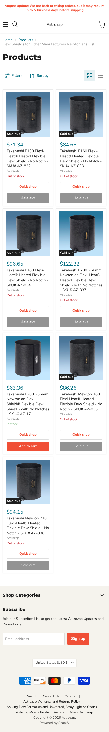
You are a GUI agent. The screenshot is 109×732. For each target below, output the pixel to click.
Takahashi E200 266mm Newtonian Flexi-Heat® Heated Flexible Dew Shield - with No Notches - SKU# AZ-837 (81, 280)
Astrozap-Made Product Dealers (40, 712)
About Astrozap (81, 712)
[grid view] (89, 75)
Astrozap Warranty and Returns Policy (51, 701)
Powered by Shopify (54, 723)
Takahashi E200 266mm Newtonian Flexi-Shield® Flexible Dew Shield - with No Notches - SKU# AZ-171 (28, 404)
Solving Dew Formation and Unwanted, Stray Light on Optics (52, 707)
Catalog (71, 696)
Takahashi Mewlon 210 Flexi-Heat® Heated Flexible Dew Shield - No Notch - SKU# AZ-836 (28, 526)
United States (52, 662)
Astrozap (13, 171)
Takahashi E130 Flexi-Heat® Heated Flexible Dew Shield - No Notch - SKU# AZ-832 (27, 158)
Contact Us (51, 696)
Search (32, 696)
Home (8, 40)
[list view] (100, 75)
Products (25, 40)
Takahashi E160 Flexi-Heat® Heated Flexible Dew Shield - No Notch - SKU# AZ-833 (81, 158)
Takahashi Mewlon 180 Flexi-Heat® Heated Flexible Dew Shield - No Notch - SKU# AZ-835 (81, 402)
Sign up (78, 638)
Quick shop (28, 186)
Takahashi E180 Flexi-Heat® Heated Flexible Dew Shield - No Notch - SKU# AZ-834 (27, 278)
